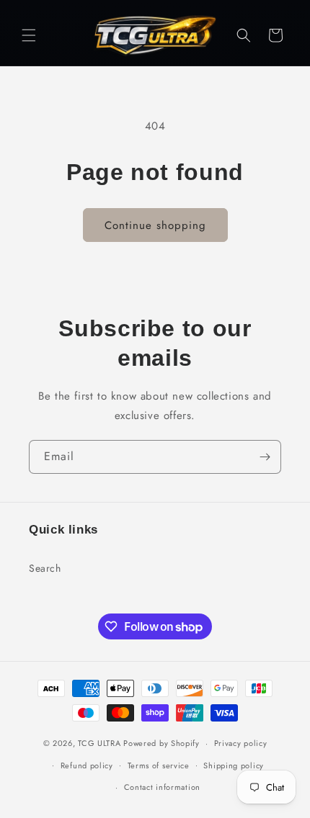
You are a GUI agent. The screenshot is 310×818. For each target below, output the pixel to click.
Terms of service (159, 765)
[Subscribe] (264, 457)
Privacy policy (240, 743)
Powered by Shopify (161, 743)
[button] (29, 35)
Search (45, 568)
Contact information (162, 787)
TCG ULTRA (99, 743)
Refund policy (87, 765)
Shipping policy (233, 765)
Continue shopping (155, 225)
